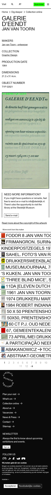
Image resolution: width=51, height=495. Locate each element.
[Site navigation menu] (47, 4)
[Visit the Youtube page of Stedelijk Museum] (23, 459)
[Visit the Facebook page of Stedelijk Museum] (13, 459)
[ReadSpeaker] (20, 4)
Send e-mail (11, 215)
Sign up (6, 447)
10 (45, 362)
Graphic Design (9, 55)
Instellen (5, 479)
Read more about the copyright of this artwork (24, 223)
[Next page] (32, 366)
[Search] (12, 4)
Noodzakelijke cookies (30, 486)
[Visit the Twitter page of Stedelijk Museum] (18, 459)
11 (20, 366)
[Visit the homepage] (8, 387)
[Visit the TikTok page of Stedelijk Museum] (9, 459)
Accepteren (10, 486)
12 (26, 366)
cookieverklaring (8, 472)
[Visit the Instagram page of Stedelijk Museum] (4, 459)
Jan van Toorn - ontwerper (15, 44)
